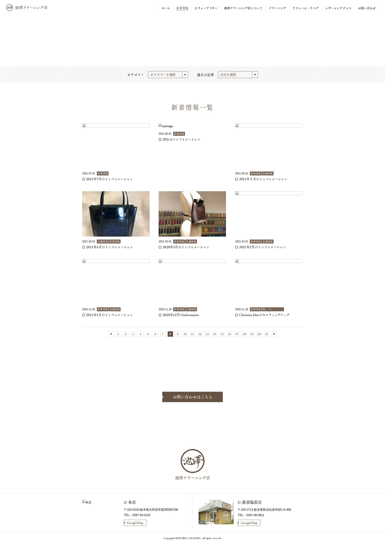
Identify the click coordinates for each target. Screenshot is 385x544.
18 (244, 333)
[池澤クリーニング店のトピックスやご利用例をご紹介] (27, 7)
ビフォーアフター (206, 8)
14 (214, 333)
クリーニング (277, 8)
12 (200, 333)
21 (266, 333)
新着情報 (182, 8)
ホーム (166, 8)
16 (229, 333)
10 (185, 333)
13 (207, 333)
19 (251, 333)
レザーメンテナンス (338, 8)
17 (237, 333)
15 (222, 333)
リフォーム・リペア (305, 8)
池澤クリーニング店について (243, 8)
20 (259, 333)
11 (192, 333)
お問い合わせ (367, 8)
